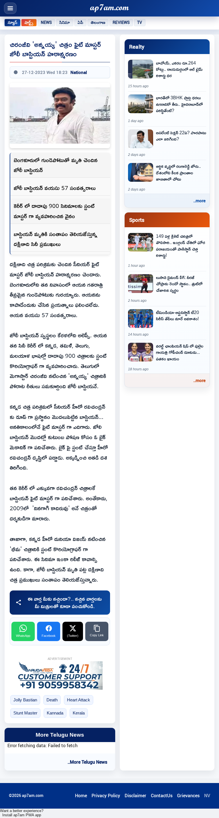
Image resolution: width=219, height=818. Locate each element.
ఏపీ (80, 22)
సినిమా (64, 22)
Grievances (188, 795)
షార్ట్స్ (29, 22)
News (46, 22)
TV (139, 22)
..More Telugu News (87, 762)
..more (199, 200)
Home (81, 795)
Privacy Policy (106, 795)
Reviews (121, 22)
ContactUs (162, 795)
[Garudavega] (60, 675)
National (78, 72)
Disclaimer (135, 795)
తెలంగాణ (98, 22)
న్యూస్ (12, 22)
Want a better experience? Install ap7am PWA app (21, 813)
